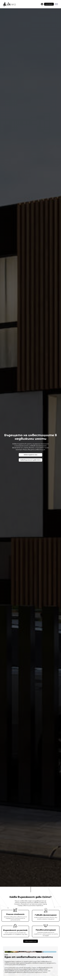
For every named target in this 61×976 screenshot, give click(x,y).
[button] (56, 4)
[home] (9, 4)
